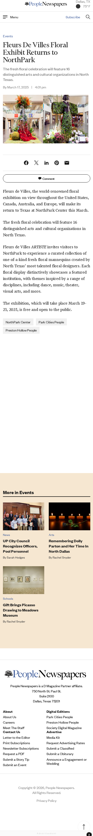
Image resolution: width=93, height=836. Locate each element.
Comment (48, 178)
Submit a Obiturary (59, 754)
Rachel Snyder (62, 557)
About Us (9, 717)
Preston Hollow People (21, 330)
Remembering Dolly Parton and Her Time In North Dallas (68, 546)
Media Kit (53, 737)
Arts (51, 535)
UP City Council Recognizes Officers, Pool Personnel (20, 546)
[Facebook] (26, 163)
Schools (8, 598)
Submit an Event (14, 765)
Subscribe (73, 16)
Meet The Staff (13, 728)
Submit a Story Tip (16, 759)
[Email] (67, 163)
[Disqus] (46, 402)
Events (8, 36)
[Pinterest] (56, 163)
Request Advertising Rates (65, 743)
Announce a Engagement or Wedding (66, 761)
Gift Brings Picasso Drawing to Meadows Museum (20, 610)
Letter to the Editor (16, 737)
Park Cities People (51, 322)
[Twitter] (36, 163)
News (6, 535)
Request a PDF (13, 754)
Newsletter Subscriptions (21, 748)
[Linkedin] (46, 163)
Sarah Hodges (16, 557)
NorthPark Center (18, 322)
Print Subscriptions (16, 743)
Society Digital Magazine (64, 728)
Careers (9, 722)
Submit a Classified (60, 748)
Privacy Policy (46, 800)
